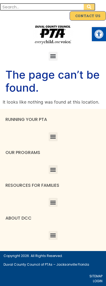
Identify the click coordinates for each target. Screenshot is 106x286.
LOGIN (97, 281)
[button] (99, 34)
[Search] (89, 7)
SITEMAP (95, 276)
